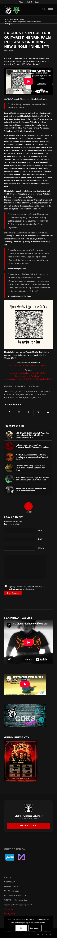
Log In (37, 2)
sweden (28, 398)
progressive (41, 395)
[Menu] (49, 9)
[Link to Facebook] (30, 934)
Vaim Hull (35, 386)
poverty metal (27, 395)
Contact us (8, 909)
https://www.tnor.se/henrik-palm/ (28, 376)
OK (21, 928)
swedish (37, 398)
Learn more (34, 928)
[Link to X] (34, 934)
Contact (29, 2)
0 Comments (20, 386)
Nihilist (7, 395)
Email (40, 539)
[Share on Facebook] (9, 412)
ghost (12, 392)
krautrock (44, 392)
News (6, 50)
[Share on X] (19, 412)
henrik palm (21, 392)
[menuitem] (21, 2)
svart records (17, 398)
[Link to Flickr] (51, 934)
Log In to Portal (28, 826)
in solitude (33, 392)
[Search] (42, 9)
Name (40, 530)
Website (41, 548)
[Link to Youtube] (38, 934)
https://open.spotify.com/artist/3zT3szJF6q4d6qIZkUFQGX (28, 379)
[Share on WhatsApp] (28, 412)
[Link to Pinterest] (46, 934)
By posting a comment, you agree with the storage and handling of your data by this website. (26, 588)
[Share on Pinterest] (38, 412)
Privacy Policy (9, 914)
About (21, 2)
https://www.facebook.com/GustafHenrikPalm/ (28, 373)
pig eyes (15, 395)
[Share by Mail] (48, 412)
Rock (11, 50)
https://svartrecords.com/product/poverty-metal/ (28, 366)
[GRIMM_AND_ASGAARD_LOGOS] (23, 9)
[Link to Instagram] (42, 934)
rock (6, 398)
